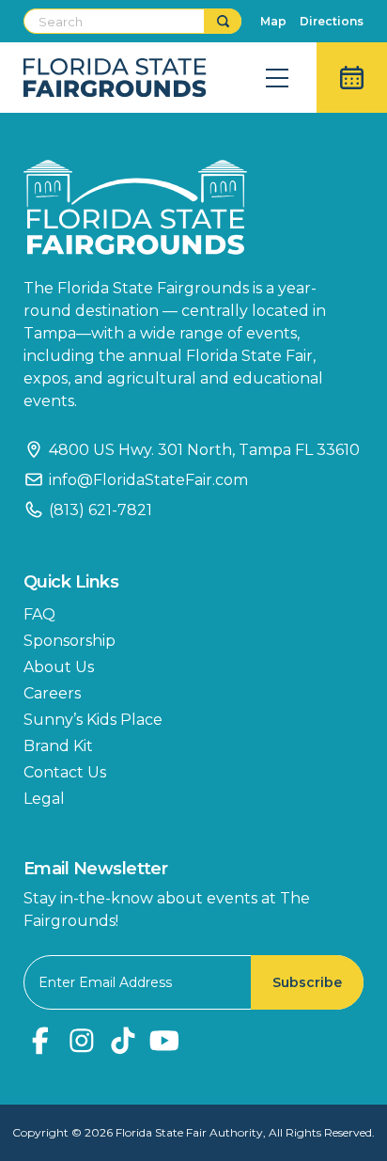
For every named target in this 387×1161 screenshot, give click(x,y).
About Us (58, 667)
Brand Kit (58, 746)
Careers (52, 693)
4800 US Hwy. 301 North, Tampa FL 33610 (204, 450)
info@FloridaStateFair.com (148, 480)
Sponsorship (69, 641)
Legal (44, 799)
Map (273, 21)
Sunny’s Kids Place (93, 720)
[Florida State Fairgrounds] (193, 207)
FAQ (39, 614)
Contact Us (64, 772)
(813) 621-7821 (100, 510)
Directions (332, 21)
